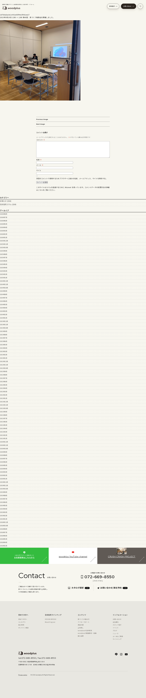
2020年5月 (3, 465)
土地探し (81, 628)
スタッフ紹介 (117, 625)
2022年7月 (3, 378)
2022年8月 (3, 375)
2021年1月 (3, 438)
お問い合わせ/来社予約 (111, 587)
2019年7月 (3, 499)
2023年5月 (3, 345)
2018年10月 (4, 526)
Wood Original (50, 622)
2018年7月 (3, 532)
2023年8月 (3, 335)
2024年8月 (3, 294)
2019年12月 (4, 482)
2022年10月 (4, 368)
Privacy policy (22, 675)
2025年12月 (4, 241)
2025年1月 (3, 278)
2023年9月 (3, 331)
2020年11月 (4, 445)
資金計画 (81, 625)
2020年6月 (3, 462)
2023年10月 (4, 328)
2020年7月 (3, 459)
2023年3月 (3, 351)
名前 (39, 159)
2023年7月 (3, 338)
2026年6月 (3, 221)
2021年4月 (3, 428)
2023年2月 (3, 355)
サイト (38, 170)
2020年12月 (4, 442)
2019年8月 (3, 495)
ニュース (115, 633)
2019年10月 (4, 489)
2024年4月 (3, 308)
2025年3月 (3, 271)
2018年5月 (3, 539)
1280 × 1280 (17, 17)
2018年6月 (3, 536)
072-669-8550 (99, 576)
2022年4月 (3, 388)
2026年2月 (3, 234)
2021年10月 (4, 408)
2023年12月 (4, 321)
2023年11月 (4, 325)
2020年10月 (4, 449)
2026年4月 (3, 227)
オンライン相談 (23, 628)
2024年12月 (4, 281)
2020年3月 (3, 472)
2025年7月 (3, 257)
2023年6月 (3, 341)
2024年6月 (3, 301)
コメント (40, 140)
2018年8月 (3, 529)
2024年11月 (4, 284)
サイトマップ (117, 639)
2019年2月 (3, 516)
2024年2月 (3, 314)
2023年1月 (3, 358)
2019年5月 (3, 505)
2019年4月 (3, 509)
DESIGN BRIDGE (50, 619)
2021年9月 (3, 412)
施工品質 (81, 636)
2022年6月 (3, 382)
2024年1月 (3, 318)
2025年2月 (3, 274)
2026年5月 (3, 224)
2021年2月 (3, 435)
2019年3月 (3, 512)
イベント (116, 628)
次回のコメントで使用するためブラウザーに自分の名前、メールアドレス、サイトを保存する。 (71, 178)
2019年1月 (3, 519)
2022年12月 (4, 361)
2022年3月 (3, 392)
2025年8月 (3, 254)
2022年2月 (3, 395)
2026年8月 (3, 214)
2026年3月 (3, 231)
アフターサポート (83, 622)
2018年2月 (3, 546)
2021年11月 (4, 405)
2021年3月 (3, 432)
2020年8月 (3, 455)
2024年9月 (3, 291)
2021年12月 (4, 402)
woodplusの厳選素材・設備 (87, 633)
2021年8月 (3, 415)
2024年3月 (3, 311)
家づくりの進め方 (83, 619)
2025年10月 (4, 247)
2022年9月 (3, 371)
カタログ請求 (77, 587)
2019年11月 (4, 485)
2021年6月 (3, 422)
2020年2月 (3, 475)
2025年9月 (3, 251)
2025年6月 (3, 261)
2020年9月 (3, 452)
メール (39, 165)
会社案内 (116, 622)
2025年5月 (3, 264)
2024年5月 (3, 304)
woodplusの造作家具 (85, 630)
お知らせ (3, 201)
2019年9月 (3, 492)
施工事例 (21, 625)
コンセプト (22, 622)
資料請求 (112, 6)
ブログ (115, 631)
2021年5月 (3, 425)
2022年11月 (4, 365)
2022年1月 (3, 398)
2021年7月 (3, 418)
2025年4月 (3, 268)
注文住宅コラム (6, 204)
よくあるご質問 (118, 636)
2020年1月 (3, 479)
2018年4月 (3, 542)
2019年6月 (3, 502)
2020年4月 (3, 469)
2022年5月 (3, 385)
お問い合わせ (127, 6)
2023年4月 (3, 348)
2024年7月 (3, 298)
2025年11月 (4, 244)
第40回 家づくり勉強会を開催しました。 (39, 17)
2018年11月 (4, 522)
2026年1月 (3, 237)
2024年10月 (4, 288)
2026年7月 (3, 217)
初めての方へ (22, 619)
